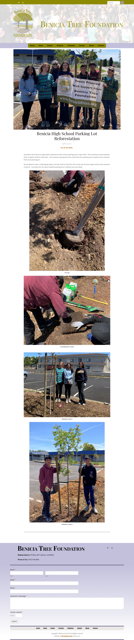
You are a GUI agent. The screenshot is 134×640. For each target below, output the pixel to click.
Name (12, 570)
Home (32, 45)
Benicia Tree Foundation (51, 548)
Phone (12, 588)
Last (46, 576)
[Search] (122, 2)
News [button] (41, 45)
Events (50, 45)
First (11, 576)
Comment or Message (18, 596)
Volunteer (71, 45)
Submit (14, 621)
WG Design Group (67, 636)
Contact (101, 45)
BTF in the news (67, 147)
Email (12, 580)
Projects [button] (60, 45)
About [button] (91, 45)
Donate (82, 45)
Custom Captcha (16, 612)
